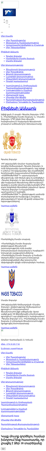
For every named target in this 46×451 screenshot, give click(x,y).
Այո (3, 449)
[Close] (2, 32)
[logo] (10, 7)
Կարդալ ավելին (9, 206)
